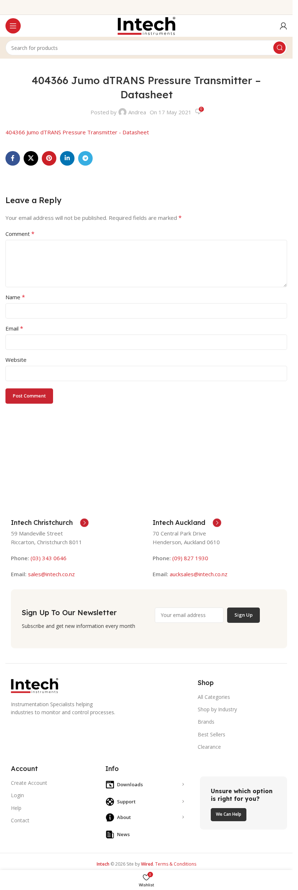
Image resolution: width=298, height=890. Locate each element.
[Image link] (34, 684)
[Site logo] (146, 25)
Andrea (137, 112)
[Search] (279, 47)
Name (15, 297)
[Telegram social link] (85, 158)
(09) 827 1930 (190, 558)
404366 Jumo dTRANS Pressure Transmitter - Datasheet (77, 132)
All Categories (214, 696)
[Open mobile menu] (13, 26)
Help (16, 807)
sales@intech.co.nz (51, 574)
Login (17, 795)
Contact (20, 820)
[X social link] (31, 158)
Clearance (209, 746)
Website (16, 359)
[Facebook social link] (12, 158)
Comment (20, 234)
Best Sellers (211, 734)
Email (14, 328)
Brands (206, 721)
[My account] (283, 26)
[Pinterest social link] (49, 158)
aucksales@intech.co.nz (197, 574)
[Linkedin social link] (67, 158)
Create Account (29, 782)
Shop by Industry (217, 709)
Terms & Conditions (175, 864)
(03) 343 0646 (49, 558)
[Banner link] (243, 803)
